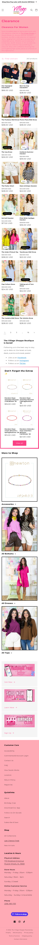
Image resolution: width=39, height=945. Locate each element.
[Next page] (34, 332)
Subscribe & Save (11, 822)
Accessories (8, 504)
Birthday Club (10, 803)
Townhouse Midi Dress (28, 252)
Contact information (20, 939)
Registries (8, 785)
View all (19, 443)
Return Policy (9, 780)
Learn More (9, 708)
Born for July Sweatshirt (24, 86)
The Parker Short (8, 186)
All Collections (10, 836)
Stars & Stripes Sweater (28, 186)
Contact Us (8, 760)
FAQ (6, 765)
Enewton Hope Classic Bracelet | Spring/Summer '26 (12, 430)
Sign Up (7, 733)
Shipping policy (27, 936)
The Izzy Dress (7, 152)
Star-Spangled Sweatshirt (7, 86)
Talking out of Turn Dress (27, 285)
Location (7, 775)
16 (28, 332)
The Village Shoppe (27, 33)
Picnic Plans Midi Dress (28, 120)
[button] (2, 10)
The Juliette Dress (26, 318)
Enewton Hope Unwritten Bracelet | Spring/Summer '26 (27, 400)
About (6, 798)
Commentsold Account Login (16, 756)
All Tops (6, 653)
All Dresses (7, 603)
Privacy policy (28, 932)
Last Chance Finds (11, 841)
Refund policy (17, 932)
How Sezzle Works (11, 770)
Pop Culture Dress (8, 284)
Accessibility (9, 751)
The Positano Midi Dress (10, 120)
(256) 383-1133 (10, 904)
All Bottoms (8, 554)
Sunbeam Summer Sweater (26, 153)
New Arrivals (9, 845)
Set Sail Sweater (8, 218)
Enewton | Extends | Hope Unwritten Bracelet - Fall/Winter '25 (27, 431)
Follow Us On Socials (13, 813)
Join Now (8, 682)
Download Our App (12, 808)
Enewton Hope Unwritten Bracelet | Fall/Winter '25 (12, 399)
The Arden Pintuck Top (10, 252)
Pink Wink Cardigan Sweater (27, 219)
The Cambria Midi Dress (10, 318)
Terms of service (14, 936)
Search (7, 818)
